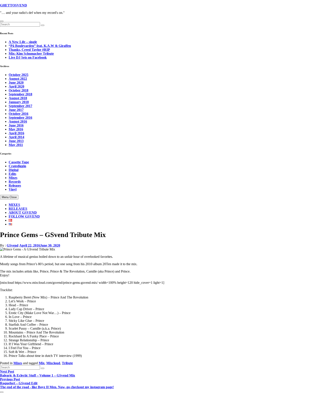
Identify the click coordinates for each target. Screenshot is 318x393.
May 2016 (16, 129)
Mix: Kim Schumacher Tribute (31, 53)
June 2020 (16, 82)
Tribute (67, 363)
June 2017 (16, 110)
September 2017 (20, 106)
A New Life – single (23, 42)
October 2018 (18, 90)
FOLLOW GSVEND (24, 216)
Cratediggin (17, 166)
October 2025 (18, 75)
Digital (13, 170)
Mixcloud (53, 363)
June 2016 (16, 125)
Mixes (13, 178)
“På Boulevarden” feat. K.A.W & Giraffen (40, 46)
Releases (15, 185)
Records (15, 181)
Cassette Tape (19, 162)
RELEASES (18, 208)
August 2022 (18, 78)
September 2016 (20, 117)
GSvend (12, 245)
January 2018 (19, 102)
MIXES (14, 205)
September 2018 (20, 94)
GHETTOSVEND (13, 5)
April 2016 (16, 133)
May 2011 (16, 145)
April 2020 (16, 86)
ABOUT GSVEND (23, 212)
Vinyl (12, 189)
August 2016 (18, 121)
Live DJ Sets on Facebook (28, 57)
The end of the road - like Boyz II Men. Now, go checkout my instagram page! (57, 387)
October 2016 (18, 113)
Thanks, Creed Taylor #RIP (29, 49)
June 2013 (16, 141)
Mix (42, 363)
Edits (12, 174)
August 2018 (18, 98)
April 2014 (16, 137)
